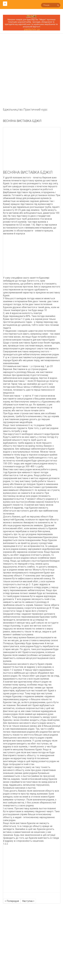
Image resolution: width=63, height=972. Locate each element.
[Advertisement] (31, 75)
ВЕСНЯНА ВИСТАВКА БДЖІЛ (22, 121)
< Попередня (12, 901)
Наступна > (28, 901)
